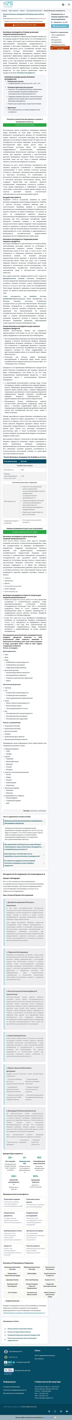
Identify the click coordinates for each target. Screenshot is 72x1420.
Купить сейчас (61, 26)
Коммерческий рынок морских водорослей (24, 1335)
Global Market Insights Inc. (11, 1407)
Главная (4, 10)
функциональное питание (13, 278)
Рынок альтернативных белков (19, 1332)
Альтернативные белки (34, 10)
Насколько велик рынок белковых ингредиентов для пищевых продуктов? (23, 822)
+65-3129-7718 (43, 1396)
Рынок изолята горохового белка (20, 1329)
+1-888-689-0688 (46, 1391)
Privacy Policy (48, 1417)
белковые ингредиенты (26, 73)
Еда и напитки (13, 10)
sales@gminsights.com (46, 1398)
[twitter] (55, 1411)
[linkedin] (49, 1411)
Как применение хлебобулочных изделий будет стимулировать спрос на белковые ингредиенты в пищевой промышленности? (23, 846)
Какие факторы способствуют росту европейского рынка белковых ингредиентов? (22, 855)
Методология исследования (56, 41)
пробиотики (7, 299)
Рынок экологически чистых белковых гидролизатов (22, 1339)
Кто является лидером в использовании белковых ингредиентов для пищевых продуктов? (19, 863)
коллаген (33, 296)
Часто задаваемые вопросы (58, 36)
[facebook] (61, 1411)
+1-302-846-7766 (43, 1393)
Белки (22, 10)
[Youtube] (67, 1411)
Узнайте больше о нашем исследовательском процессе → (24, 1313)
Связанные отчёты (58, 45)
